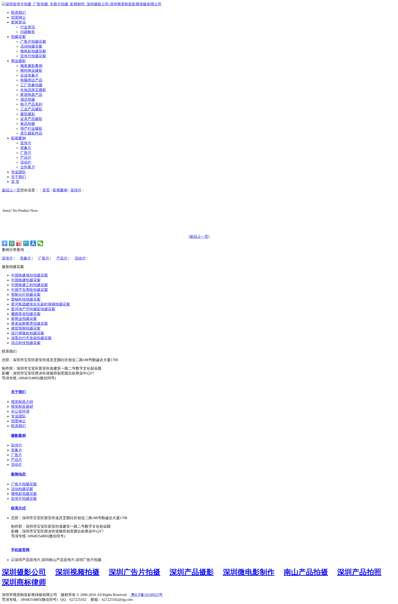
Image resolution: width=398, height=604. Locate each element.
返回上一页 (11, 190)
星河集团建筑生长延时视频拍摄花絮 (40, 304)
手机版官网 (20, 550)
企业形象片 (29, 75)
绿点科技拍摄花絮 (26, 343)
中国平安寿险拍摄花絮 (29, 290)
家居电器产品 (31, 95)
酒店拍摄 (27, 99)
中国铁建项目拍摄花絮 (29, 275)
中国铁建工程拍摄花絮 (29, 285)
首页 (46, 190)
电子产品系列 (31, 104)
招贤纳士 (18, 421)
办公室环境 (20, 411)
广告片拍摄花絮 (33, 41)
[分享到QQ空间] (12, 243)
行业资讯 (27, 27)
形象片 (25, 148)
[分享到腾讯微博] (26, 243)
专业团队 (18, 416)
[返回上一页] (199, 237)
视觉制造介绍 (22, 402)
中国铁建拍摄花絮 (26, 280)
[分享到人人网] (33, 243)
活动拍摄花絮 (31, 46)
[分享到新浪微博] (19, 243)
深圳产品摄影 (192, 572)
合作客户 (27, 167)
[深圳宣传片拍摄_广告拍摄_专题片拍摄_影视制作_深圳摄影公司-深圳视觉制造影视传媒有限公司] (81, 4)
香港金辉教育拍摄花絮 (29, 323)
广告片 (25, 153)
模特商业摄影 (31, 70)
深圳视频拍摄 (77, 572)
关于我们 (18, 392)
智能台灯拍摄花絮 (26, 294)
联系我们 (18, 426)
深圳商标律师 (24, 582)
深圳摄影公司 (24, 572)
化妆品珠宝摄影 (33, 90)
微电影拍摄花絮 (33, 51)
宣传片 (25, 143)
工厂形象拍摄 (31, 85)
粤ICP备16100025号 (146, 595)
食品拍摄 (27, 124)
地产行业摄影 (31, 128)
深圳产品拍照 (359, 572)
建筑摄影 (27, 114)
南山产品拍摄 (306, 572)
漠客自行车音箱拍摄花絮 (31, 338)
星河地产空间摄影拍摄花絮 (33, 309)
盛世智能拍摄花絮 (26, 328)
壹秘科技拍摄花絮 (26, 299)
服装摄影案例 (31, 66)
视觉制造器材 (22, 406)
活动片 (25, 162)
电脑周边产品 (31, 80)
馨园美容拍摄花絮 (26, 314)
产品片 (25, 157)
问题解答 (27, 32)
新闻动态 (18, 474)
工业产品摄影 (31, 109)
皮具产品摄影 (31, 119)
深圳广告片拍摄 (134, 572)
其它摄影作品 (31, 133)
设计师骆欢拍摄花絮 (27, 333)
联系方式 (18, 508)
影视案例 (60, 190)
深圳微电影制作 (249, 572)
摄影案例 (18, 435)
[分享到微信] (40, 243)
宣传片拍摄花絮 (33, 56)
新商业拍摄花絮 (24, 319)
